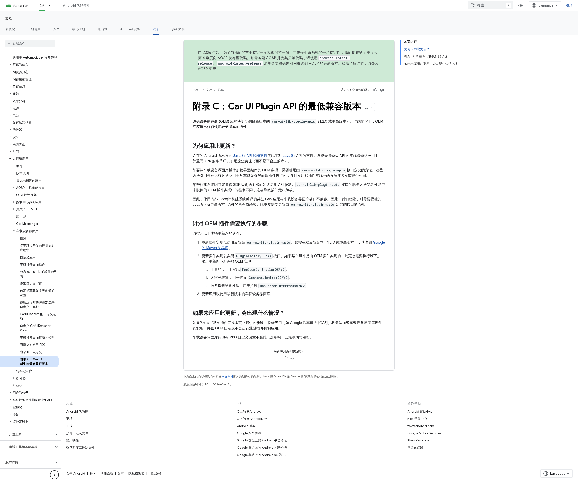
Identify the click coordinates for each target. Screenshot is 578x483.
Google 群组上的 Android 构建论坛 (262, 448)
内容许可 (227, 376)
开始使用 (34, 29)
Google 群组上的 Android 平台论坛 (262, 440)
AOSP (196, 90)
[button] (29, 64)
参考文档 (178, 29)
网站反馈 (155, 473)
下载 (69, 426)
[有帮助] (375, 89)
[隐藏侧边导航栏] (54, 474)
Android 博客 (246, 426)
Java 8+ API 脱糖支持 (250, 156)
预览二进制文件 (77, 433)
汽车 (156, 29)
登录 (569, 5)
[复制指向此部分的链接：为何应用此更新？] (240, 146)
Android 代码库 (77, 411)
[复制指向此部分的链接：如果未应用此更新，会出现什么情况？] (289, 313)
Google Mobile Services (424, 433)
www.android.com (420, 426)
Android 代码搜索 (76, 5)
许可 (121, 473)
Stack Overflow (418, 440)
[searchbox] (30, 43)
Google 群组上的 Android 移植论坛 (262, 455)
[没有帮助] (382, 89)
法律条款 (106, 473)
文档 (42, 5)
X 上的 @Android (249, 411)
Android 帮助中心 (419, 411)
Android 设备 (130, 29)
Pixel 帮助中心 (417, 419)
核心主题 (78, 29)
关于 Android (75, 473)
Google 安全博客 (249, 433)
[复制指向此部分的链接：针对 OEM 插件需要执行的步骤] (272, 224)
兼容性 (102, 29)
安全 (56, 29)
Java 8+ (289, 156)
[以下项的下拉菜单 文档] (51, 5)
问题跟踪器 (415, 448)
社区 (93, 473)
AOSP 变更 (207, 69)
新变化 (10, 29)
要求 (69, 419)
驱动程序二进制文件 (80, 448)
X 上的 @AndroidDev (252, 419)
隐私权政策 (136, 473)
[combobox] (490, 5)
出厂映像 (72, 440)
